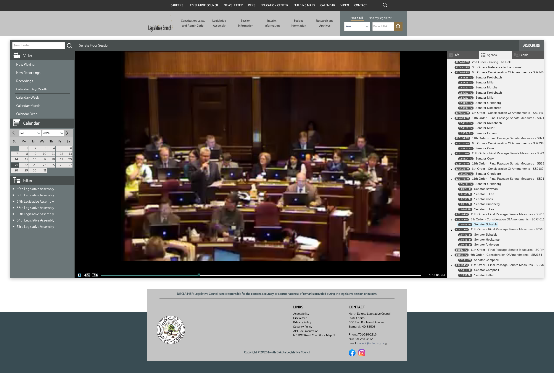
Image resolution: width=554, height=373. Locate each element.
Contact (360, 5)
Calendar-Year (26, 114)
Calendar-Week (27, 97)
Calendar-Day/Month (31, 89)
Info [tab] (456, 55)
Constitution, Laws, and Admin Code (193, 23)
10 (44, 154)
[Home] (160, 23)
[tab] (495, 55)
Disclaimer (300, 318)
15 (26, 159)
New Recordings (28, 73)
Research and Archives (324, 23)
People (523, 55)
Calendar (327, 5)
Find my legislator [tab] (380, 18)
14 (16, 159)
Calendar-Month (28, 106)
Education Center (274, 5)
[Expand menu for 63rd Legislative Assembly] (13, 225)
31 (44, 170)
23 (34, 165)
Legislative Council (203, 5)
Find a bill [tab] (357, 18)
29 (26, 170)
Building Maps (304, 5)
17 (45, 159)
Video (344, 5)
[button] (43, 121)
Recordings (24, 81)
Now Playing (25, 64)
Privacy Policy (302, 322)
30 (34, 170)
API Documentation (305, 331)
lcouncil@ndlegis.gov (370, 343)
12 (61, 154)
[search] (69, 45)
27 (70, 165)
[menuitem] (42, 65)
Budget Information (298, 23)
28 (16, 170)
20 (70, 159)
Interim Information (272, 23)
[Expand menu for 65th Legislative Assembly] (13, 212)
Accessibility (301, 314)
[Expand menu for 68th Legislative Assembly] (13, 193)
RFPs (251, 5)
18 (53, 159)
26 (61, 165)
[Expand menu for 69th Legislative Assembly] (13, 187)
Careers (177, 5)
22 (26, 165)
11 (53, 154)
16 (34, 159)
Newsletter (233, 5)
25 (53, 165)
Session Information (245, 23)
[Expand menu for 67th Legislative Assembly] (13, 200)
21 (16, 165)
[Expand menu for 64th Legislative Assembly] (13, 219)
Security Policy (302, 327)
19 (61, 159)
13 (70, 154)
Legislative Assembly (219, 23)
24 (44, 165)
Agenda (492, 55)
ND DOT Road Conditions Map (312, 335)
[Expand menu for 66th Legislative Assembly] (13, 206)
